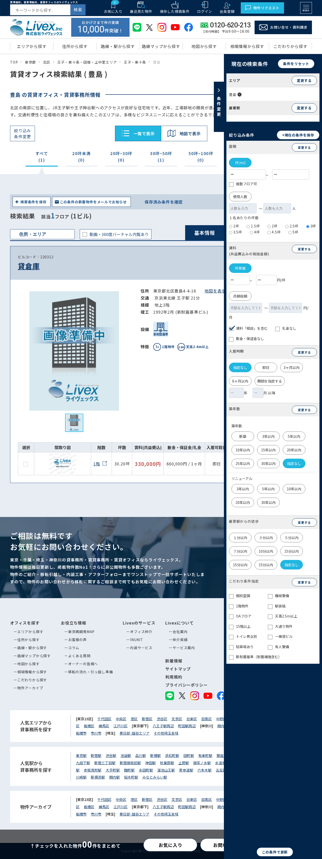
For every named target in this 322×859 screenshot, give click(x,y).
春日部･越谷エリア (134, 733)
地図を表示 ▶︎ (218, 291)
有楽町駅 (205, 755)
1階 (96, 464)
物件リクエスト (266, 7)
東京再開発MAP (81, 631)
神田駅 (150, 762)
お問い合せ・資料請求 (288, 27)
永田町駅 (146, 770)
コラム (73, 647)
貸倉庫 (28, 266)
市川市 (96, 733)
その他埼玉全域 (166, 733)
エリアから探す (30, 631)
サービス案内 (184, 647)
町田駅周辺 (187, 725)
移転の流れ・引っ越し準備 (90, 671)
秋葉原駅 (167, 762)
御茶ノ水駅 (202, 762)
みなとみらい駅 (154, 777)
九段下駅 (83, 762)
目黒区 (206, 718)
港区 (134, 718)
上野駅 (183, 762)
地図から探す (28, 663)
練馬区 (104, 725)
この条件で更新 (275, 851)
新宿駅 (96, 755)
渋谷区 (162, 718)
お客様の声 (77, 639)
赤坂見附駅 (92, 770)
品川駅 (140, 755)
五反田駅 (223, 770)
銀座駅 (222, 755)
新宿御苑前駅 (130, 762)
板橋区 (89, 725)
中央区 (121, 718)
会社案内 (180, 631)
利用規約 (173, 677)
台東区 (191, 718)
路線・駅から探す (32, 647)
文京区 (177, 718)
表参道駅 (186, 770)
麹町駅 (129, 770)
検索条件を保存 (33, 201)
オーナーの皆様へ (83, 663)
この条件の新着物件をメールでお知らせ (93, 201)
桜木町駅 (131, 777)
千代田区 (104, 718)
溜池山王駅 (166, 770)
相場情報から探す (32, 671)
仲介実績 (180, 639)
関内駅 (114, 777)
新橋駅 (155, 755)
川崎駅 (81, 777)
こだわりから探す (32, 679)
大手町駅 (113, 770)
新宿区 (147, 718)
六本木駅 (204, 770)
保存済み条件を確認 (164, 202)
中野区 (221, 718)
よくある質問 (79, 655)
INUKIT (136, 639)
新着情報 (173, 661)
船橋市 (81, 733)
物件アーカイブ (30, 687)
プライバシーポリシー (186, 685)
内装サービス (141, 647)
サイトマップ (178, 669)
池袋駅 (125, 755)
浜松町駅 (172, 755)
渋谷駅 (111, 755)
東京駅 (81, 755)
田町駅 (188, 755)
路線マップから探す (34, 655)
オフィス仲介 (141, 631)
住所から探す (28, 639)
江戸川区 (120, 725)
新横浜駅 (98, 777)
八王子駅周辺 (163, 725)
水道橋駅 (222, 762)
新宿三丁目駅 (104, 762)
